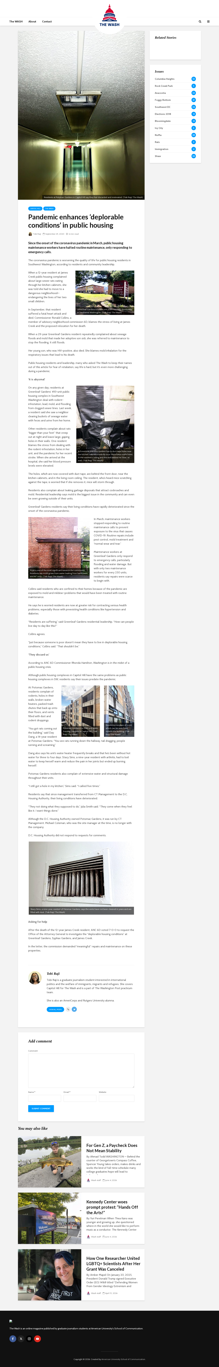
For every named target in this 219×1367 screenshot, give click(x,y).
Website (102, 1092)
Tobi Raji (37, 234)
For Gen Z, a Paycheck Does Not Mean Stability (111, 1148)
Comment (33, 1051)
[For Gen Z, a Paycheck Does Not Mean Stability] (49, 1161)
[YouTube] (37, 1338)
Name (31, 1092)
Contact (47, 21)
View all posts (55, 1009)
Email (67, 1092)
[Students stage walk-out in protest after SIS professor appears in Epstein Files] (162, 65)
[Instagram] (29, 1338)
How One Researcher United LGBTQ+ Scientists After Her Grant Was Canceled (113, 1263)
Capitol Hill (35, 208)
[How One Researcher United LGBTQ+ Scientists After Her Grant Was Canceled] (49, 1274)
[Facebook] (12, 1338)
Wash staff (96, 1180)
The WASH (16, 21)
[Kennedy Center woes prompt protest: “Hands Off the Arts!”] (49, 1218)
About (32, 21)
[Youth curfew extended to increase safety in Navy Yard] (162, 82)
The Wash (49, 208)
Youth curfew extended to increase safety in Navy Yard (183, 83)
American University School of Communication (123, 1359)
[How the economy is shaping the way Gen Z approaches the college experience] (162, 48)
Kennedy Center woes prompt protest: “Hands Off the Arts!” (112, 1207)
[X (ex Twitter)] (21, 1338)
